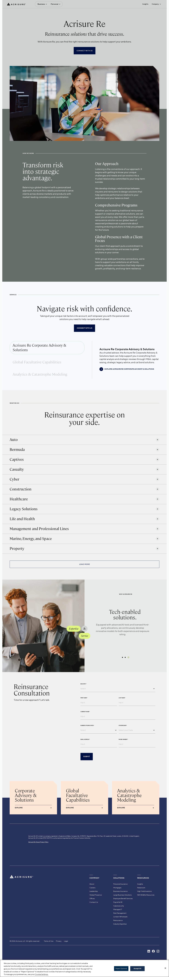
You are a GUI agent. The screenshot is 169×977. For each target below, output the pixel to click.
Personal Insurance (120, 884)
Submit (86, 757)
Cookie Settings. (41, 974)
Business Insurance (120, 891)
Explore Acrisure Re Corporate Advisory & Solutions (129, 369)
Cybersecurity (118, 906)
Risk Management (119, 913)
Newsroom (141, 888)
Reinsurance (118, 920)
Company (155, 4)
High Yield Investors (144, 891)
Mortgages (117, 888)
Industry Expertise (120, 924)
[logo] (16, 4)
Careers (92, 888)
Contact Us (93, 902)
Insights (145, 4)
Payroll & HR (117, 902)
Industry (83, 683)
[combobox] (116, 688)
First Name (83, 697)
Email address (85, 739)
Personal (54, 4)
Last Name (122, 697)
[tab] (47, 347)
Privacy (58, 941)
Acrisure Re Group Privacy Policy (38, 842)
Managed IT (117, 909)
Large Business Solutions (122, 895)
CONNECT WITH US (85, 51)
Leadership (93, 891)
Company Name (85, 711)
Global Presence (95, 895)
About (91, 884)
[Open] (154, 688)
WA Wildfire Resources (145, 895)
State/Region (123, 725)
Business (41, 4)
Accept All (137, 969)
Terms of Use (48, 941)
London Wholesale (120, 917)
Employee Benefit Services (123, 898)
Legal (66, 941)
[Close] (165, 968)
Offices (92, 898)
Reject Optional (121, 968)
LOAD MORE (84, 564)
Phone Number (123, 739)
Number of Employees (87, 725)
